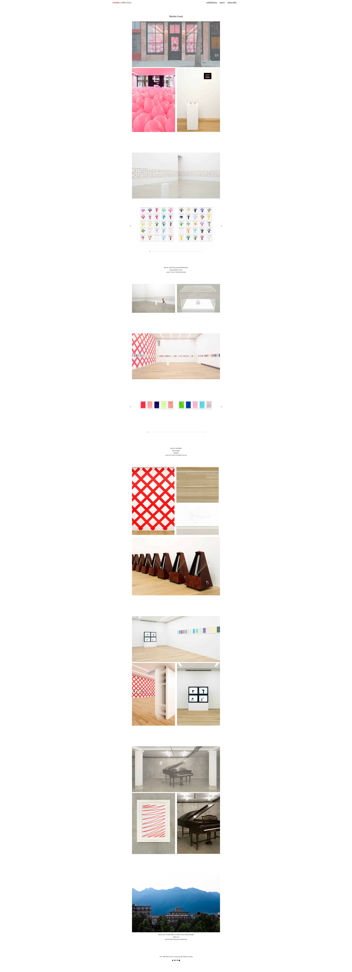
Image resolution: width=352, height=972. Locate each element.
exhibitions (211, 3)
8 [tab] (169, 251)
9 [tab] (172, 251)
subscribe (231, 3)
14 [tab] (186, 251)
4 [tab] (158, 251)
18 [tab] (197, 251)
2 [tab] (153, 251)
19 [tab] (199, 251)
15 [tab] (188, 251)
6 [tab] (164, 251)
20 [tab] (202, 251)
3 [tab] (155, 251)
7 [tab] (166, 251)
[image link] (176, 224)
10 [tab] (175, 251)
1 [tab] (150, 251)
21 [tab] (202, 432)
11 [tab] (177, 251)
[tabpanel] (176, 224)
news (222, 3)
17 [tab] (194, 251)
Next (221, 226)
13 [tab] (183, 251)
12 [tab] (180, 251)
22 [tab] (205, 432)
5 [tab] (161, 251)
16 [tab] (191, 251)
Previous (131, 226)
